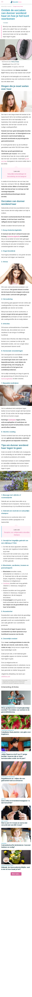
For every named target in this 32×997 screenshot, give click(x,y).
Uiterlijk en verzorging (8, 706)
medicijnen (12, 420)
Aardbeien (6, 583)
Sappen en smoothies (7, 865)
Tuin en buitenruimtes (7, 730)
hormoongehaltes (6, 378)
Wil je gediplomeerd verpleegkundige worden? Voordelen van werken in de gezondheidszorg (15, 710)
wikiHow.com (5, 676)
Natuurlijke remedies (6, 6)
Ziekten (3, 752)
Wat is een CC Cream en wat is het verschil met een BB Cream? (14, 824)
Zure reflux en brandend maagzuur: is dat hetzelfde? (15, 802)
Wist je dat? (4, 821)
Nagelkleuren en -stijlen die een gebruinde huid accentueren (13, 780)
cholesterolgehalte (13, 236)
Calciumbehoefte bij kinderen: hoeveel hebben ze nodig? (15, 846)
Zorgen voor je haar (18, 6)
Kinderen (3, 843)
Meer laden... (16, 874)
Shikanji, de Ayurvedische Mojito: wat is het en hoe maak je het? (15, 868)
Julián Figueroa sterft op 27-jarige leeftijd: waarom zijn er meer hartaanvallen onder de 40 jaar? (14, 756)
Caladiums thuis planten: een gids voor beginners (16, 733)
